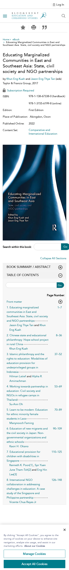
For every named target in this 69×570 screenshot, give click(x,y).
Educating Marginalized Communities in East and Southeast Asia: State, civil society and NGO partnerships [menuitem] (34, 43)
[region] (34, 547)
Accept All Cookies (34, 564)
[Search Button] (63, 16)
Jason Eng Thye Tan (43, 79)
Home (6, 39)
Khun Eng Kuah (16, 79)
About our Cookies (34, 546)
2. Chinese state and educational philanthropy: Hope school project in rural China (27, 340)
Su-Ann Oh (16, 404)
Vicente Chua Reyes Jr (22, 502)
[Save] (23, 27)
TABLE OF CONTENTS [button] (23, 275)
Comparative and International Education (43, 131)
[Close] (65, 530)
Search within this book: (17, 247)
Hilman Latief (18, 376)
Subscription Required (20, 90)
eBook (16, 39)
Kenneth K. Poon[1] (21, 465)
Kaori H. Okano (19, 446)
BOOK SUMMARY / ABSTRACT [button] (29, 267)
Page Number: (56, 295)
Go (60, 285)
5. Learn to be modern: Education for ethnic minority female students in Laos (27, 414)
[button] (33, 27)
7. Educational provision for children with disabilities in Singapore (23, 456)
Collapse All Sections (53, 258)
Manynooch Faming (21, 423)
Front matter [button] (14, 301)
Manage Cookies (34, 554)
